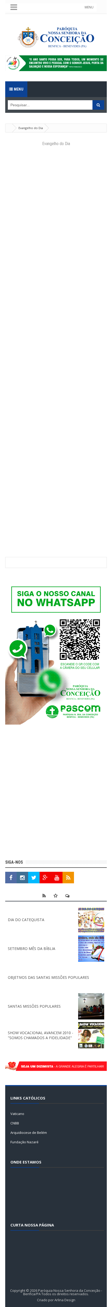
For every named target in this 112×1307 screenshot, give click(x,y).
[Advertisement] (56, 792)
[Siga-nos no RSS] (68, 878)
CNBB (14, 1123)
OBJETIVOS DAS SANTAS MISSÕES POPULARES (48, 977)
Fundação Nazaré (24, 1142)
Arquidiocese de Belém (28, 1132)
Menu (18, 89)
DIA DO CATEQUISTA (26, 919)
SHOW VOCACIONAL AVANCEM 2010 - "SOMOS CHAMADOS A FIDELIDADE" (40, 1035)
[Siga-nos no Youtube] (57, 878)
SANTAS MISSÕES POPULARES (34, 1006)
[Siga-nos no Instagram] (22, 878)
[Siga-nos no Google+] (45, 878)
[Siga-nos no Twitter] (34, 878)
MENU (89, 7)
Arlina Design (64, 1300)
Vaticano (17, 1113)
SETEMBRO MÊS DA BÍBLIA (31, 948)
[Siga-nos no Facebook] (11, 878)
